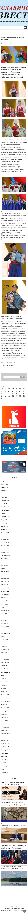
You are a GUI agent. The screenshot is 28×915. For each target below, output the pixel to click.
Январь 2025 (5, 542)
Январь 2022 (5, 659)
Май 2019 (4, 763)
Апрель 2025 (5, 533)
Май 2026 (4, 490)
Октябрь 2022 (5, 630)
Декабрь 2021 (5, 662)
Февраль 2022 (5, 656)
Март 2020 (4, 730)
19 (9, 395)
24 (2, 397)
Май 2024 (4, 568)
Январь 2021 (5, 698)
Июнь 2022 (4, 643)
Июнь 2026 (4, 487)
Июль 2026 (4, 484)
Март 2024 (4, 575)
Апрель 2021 (5, 688)
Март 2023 (4, 614)
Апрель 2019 (5, 766)
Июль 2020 (4, 717)
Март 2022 (4, 652)
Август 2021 (4, 675)
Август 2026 (4, 481)
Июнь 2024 (4, 565)
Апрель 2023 (5, 610)
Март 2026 (4, 497)
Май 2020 (4, 724)
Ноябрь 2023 (5, 588)
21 (16, 395)
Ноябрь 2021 (5, 665)
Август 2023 (4, 597)
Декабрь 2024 (5, 545)
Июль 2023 (4, 601)
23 (24, 395)
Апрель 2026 (5, 494)
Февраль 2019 (5, 772)
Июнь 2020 (4, 720)
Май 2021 (4, 685)
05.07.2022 (4, 43)
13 (12, 393)
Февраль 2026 (5, 500)
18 (5, 395)
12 (9, 393)
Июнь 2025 (4, 526)
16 (23, 393)
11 (5, 393)
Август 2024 (4, 558)
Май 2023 (4, 607)
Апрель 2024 (5, 571)
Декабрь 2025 (5, 507)
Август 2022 (4, 636)
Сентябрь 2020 (5, 711)
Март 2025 (4, 536)
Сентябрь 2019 (5, 750)
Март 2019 (4, 769)
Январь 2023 (5, 620)
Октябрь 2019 (5, 746)
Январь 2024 (5, 581)
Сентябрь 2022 (5, 633)
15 (19, 393)
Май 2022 (4, 646)
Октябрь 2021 (5, 669)
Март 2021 (4, 691)
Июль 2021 (4, 678)
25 (5, 397)
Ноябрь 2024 (5, 549)
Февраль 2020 (5, 733)
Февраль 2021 (5, 695)
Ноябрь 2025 (5, 510)
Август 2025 (4, 520)
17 (1, 395)
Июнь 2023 (4, 604)
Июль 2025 (4, 523)
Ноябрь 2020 (5, 704)
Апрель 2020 (5, 727)
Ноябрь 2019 (5, 743)
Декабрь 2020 (5, 701)
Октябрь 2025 (5, 513)
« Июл (3, 402)
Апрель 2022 (5, 649)
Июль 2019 (4, 756)
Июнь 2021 (4, 682)
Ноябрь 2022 (5, 626)
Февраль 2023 (5, 617)
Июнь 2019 (4, 759)
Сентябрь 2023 (5, 594)
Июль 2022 (4, 639)
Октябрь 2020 (5, 707)
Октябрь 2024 (5, 552)
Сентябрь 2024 (5, 555)
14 (16, 393)
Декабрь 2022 (5, 623)
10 (1, 393)
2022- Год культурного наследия (17, 43)
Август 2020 (4, 714)
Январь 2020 (5, 737)
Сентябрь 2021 (5, 672)
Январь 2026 (5, 503)
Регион (14, 778)
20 (13, 395)
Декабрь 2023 (5, 584)
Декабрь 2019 (5, 740)
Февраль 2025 (5, 539)
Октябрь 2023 (5, 591)
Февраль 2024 (5, 578)
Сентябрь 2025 (5, 516)
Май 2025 (4, 529)
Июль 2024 (4, 562)
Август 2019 (4, 753)
